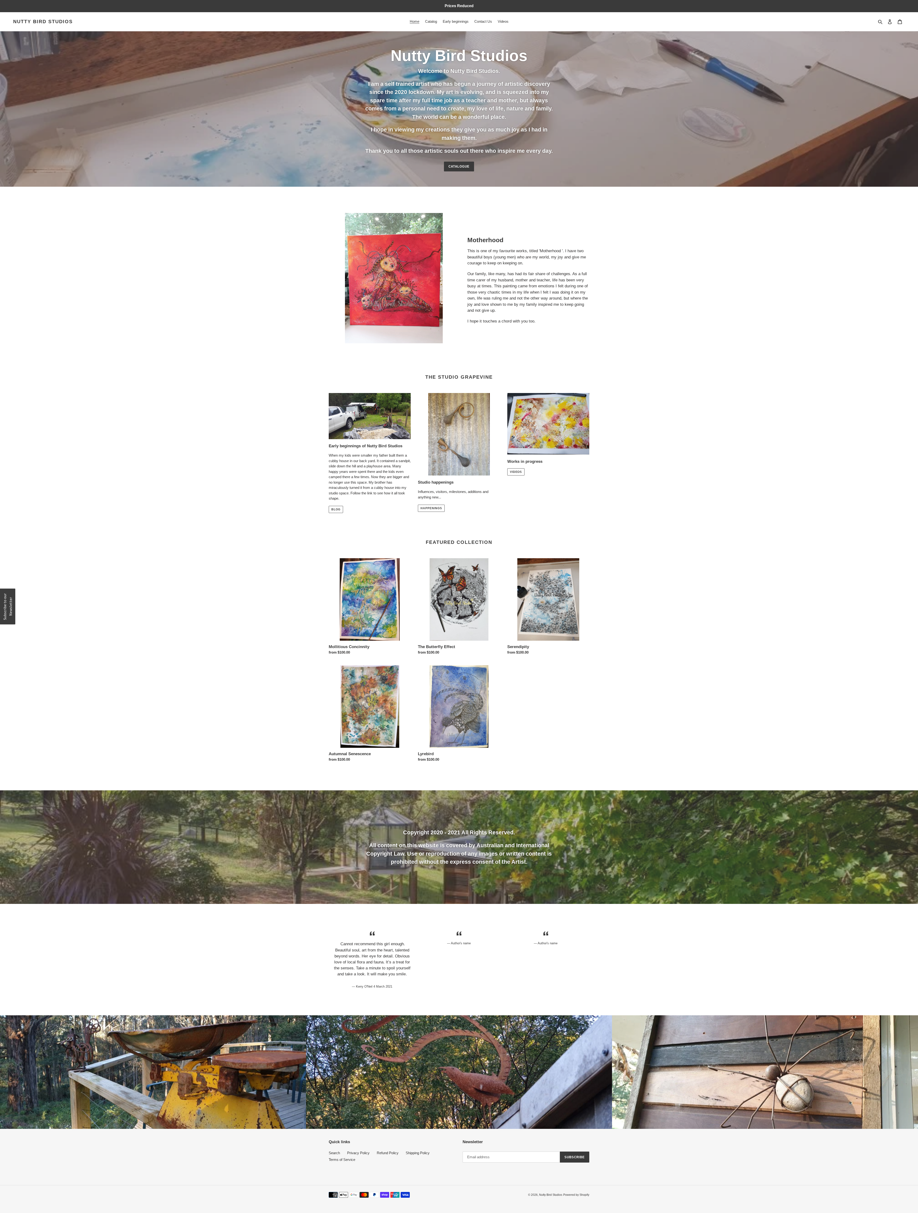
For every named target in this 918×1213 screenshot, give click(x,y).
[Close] (521, 567)
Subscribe (459, 623)
